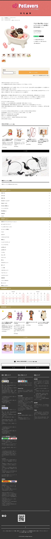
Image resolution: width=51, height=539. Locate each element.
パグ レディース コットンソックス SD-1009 (19, 323)
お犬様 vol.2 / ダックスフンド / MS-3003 (31, 323)
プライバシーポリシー (43, 530)
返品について (35, 75)
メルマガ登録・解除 (22, 532)
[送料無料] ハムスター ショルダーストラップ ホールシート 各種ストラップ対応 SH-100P (31, 141)
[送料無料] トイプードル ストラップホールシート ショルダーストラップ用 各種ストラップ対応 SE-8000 (43, 141)
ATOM (31, 532)
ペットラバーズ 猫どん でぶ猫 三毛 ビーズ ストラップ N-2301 (43, 323)
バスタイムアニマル (12, 17)
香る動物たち (7, 17)
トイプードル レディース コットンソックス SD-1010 (19, 140)
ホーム (2, 17)
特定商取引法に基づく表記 (44, 75)
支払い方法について (10, 530)
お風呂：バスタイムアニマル (16, 20)
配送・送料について (18, 530)
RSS (28, 532)
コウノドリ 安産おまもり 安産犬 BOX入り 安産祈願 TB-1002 (7, 140)
